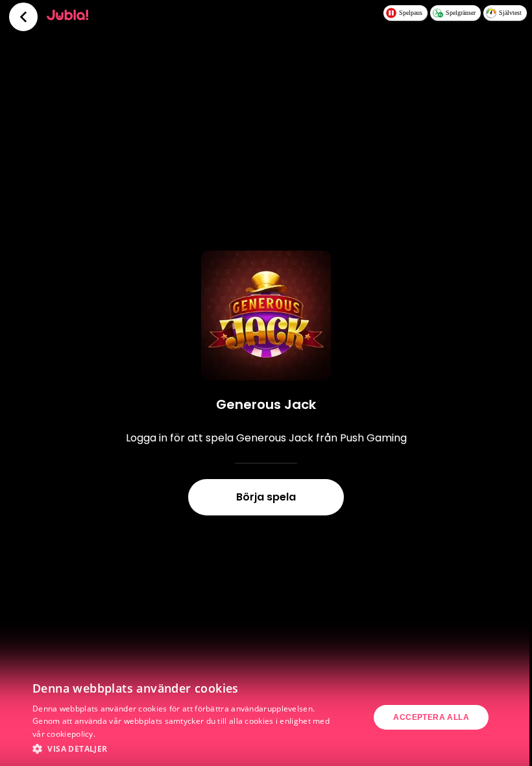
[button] (182, 748)
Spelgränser (461, 12)
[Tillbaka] (23, 16)
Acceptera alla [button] (431, 717)
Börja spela (266, 496)
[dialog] (266, 717)
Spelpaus (410, 12)
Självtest (510, 12)
